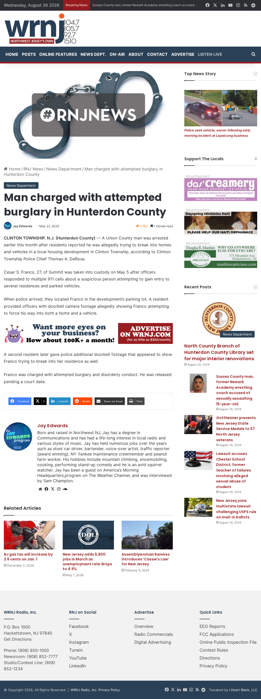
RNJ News (33, 168)
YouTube (78, 658)
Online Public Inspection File (228, 642)
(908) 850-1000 (33, 650)
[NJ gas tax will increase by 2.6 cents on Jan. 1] (29, 535)
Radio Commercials (153, 634)
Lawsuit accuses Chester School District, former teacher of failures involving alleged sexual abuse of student (233, 470)
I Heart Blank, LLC (243, 690)
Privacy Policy (213, 665)
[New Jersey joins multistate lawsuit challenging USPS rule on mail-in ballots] (198, 507)
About (135, 54)
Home (12, 54)
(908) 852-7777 (42, 656)
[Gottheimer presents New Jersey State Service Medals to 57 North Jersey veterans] (198, 424)
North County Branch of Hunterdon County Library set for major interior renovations (219, 352)
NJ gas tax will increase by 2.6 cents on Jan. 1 (28, 557)
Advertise (182, 54)
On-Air (117, 54)
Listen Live (210, 54)
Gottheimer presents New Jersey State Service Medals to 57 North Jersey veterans (236, 428)
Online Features (58, 54)
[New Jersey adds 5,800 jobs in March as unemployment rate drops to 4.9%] (88, 535)
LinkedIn (77, 665)
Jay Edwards (22, 226)
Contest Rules (214, 650)
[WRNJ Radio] (42, 29)
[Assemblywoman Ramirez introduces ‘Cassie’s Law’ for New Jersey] (147, 535)
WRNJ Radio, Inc (83, 690)
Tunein (76, 650)
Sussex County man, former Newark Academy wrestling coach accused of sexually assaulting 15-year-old (235, 390)
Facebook (79, 626)
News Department (64, 168)
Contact (157, 54)
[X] (52, 489)
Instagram (79, 642)
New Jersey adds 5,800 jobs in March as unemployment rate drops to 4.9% (87, 561)
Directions (210, 658)
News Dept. (93, 54)
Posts (29, 54)
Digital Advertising (152, 642)
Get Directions (18, 639)
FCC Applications (217, 634)
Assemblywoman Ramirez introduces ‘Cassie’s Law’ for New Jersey (146, 559)
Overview (143, 626)
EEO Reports (212, 626)
